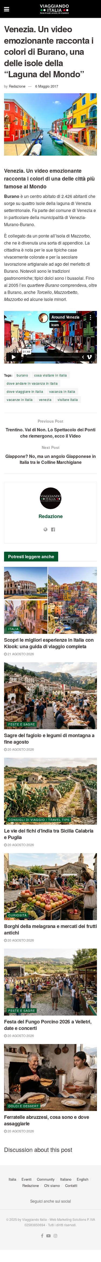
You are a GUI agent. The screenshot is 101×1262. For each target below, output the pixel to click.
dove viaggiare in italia (25, 391)
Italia (13, 629)
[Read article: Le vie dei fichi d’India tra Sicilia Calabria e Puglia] (50, 791)
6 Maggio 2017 (46, 86)
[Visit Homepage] (54, 9)
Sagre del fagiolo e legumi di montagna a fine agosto (49, 738)
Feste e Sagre (21, 724)
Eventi (27, 1179)
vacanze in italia (20, 399)
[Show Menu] (6, 9)
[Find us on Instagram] (55, 1236)
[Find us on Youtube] (48, 1236)
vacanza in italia (62, 391)
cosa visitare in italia (50, 375)
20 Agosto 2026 (20, 749)
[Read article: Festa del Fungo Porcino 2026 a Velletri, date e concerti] (50, 982)
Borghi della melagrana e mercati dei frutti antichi (50, 929)
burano (22, 375)
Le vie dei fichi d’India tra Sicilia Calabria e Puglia (48, 834)
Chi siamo (52, 1185)
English (82, 1179)
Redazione (17, 86)
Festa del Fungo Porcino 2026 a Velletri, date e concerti (48, 1025)
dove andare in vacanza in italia (32, 383)
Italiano (65, 1179)
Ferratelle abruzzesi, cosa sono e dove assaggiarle (46, 1120)
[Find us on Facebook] (42, 1236)
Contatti (71, 1185)
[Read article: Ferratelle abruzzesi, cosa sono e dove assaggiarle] (50, 1077)
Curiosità (17, 915)
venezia (45, 399)
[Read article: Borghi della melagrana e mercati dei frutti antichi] (50, 886)
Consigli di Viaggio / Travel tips (38, 819)
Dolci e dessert (23, 1106)
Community (46, 1179)
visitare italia (68, 399)
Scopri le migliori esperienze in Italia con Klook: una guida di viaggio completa (49, 643)
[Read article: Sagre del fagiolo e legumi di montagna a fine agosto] (50, 695)
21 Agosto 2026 (20, 653)
